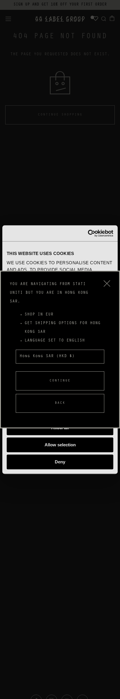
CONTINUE (60, 381)
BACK (60, 403)
